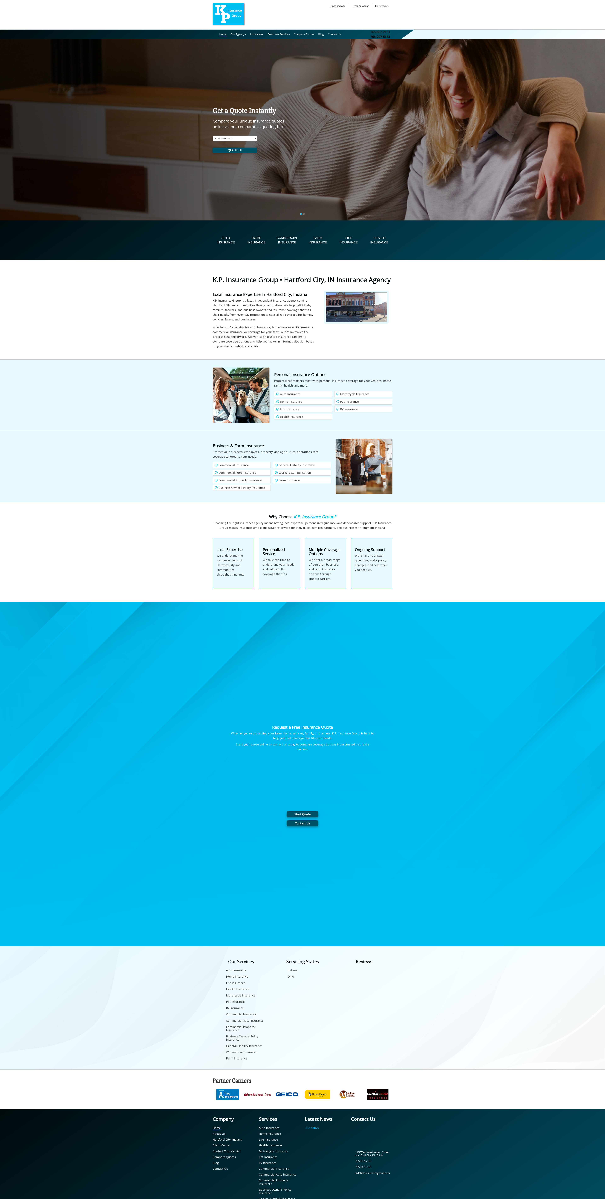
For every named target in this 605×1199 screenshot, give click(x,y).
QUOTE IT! (235, 150)
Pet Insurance (349, 401)
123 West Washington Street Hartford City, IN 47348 (372, 1154)
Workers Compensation (295, 472)
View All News (312, 1127)
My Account (381, 5)
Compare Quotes (304, 34)
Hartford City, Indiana (227, 1139)
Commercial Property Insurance (240, 480)
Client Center (221, 1145)
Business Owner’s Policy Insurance (242, 487)
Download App (337, 5)
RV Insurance (349, 409)
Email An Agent (360, 5)
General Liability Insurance (297, 465)
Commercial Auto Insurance (237, 472)
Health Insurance (291, 416)
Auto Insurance (290, 394)
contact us (279, 744)
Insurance (256, 34)
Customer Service (278, 34)
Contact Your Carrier (227, 1151)
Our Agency (237, 34)
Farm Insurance (289, 480)
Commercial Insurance (234, 465)
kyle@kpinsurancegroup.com (372, 1173)
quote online (259, 744)
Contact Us (334, 34)
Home (222, 34)
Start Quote (302, 814)
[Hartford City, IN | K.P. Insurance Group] (228, 13)
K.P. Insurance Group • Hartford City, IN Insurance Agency (302, 279)
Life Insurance (289, 409)
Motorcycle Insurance (354, 394)
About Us (219, 1134)
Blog (321, 34)
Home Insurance (291, 401)
